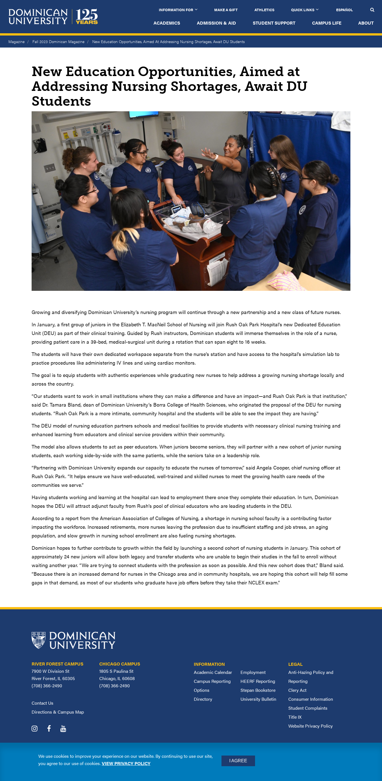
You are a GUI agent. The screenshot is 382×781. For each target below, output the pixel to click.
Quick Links (302, 9)
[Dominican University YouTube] (67, 729)
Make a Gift (226, 9)
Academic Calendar (213, 672)
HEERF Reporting (257, 681)
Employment (253, 672)
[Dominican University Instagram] (39, 729)
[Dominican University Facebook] (53, 729)
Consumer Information (310, 699)
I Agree (238, 760)
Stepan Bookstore (257, 690)
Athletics (264, 9)
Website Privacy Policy (310, 726)
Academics (167, 23)
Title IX (294, 717)
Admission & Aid (216, 23)
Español (344, 9)
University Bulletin (258, 699)
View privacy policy (126, 763)
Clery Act (297, 690)
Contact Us (42, 703)
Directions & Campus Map (58, 712)
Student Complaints (307, 708)
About (366, 23)
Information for (176, 9)
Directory (203, 699)
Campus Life (326, 23)
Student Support (274, 23)
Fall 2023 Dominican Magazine (58, 41)
